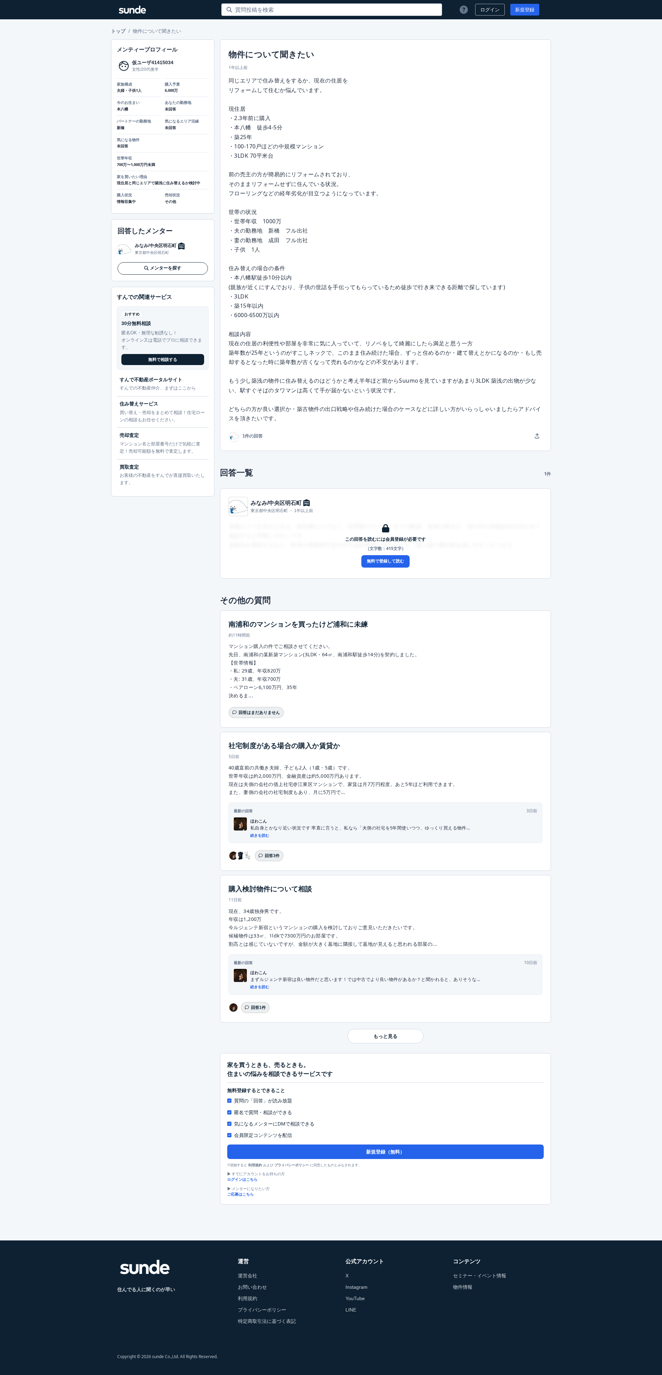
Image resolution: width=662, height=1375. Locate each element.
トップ (118, 31)
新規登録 (524, 9)
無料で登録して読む (385, 561)
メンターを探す (165, 268)
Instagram (356, 1287)
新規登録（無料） (385, 1152)
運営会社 (247, 1275)
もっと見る (385, 1036)
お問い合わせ (252, 1287)
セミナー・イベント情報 (479, 1275)
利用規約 (255, 1165)
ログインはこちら (242, 1179)
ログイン (490, 9)
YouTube (355, 1298)
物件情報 (462, 1287)
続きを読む (259, 835)
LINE (350, 1310)
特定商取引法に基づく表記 (267, 1321)
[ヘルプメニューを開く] (464, 10)
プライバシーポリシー (291, 1165)
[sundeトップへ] (144, 1267)
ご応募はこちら (240, 1194)
